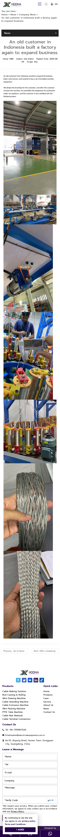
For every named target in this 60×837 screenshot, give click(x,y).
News (46, 708)
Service (47, 701)
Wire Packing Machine (13, 708)
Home (46, 691)
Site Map (39, 828)
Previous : (15, 651)
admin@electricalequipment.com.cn (28, 735)
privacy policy (28, 821)
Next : (46, 651)
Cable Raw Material (12, 715)
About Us (48, 705)
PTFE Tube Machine (12, 712)
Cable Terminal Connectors (16, 719)
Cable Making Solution (14, 691)
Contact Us (49, 712)
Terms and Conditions (15, 824)
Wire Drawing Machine (14, 698)
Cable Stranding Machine (15, 701)
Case (46, 698)
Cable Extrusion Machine (15, 705)
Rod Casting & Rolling (14, 695)
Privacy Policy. (17, 811)
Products (48, 695)
